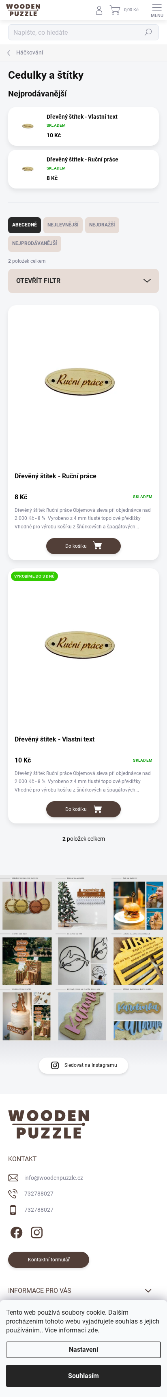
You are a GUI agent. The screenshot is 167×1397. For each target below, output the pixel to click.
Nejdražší (102, 225)
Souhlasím (83, 1376)
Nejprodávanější (34, 243)
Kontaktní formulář (49, 1260)
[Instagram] (35, 1231)
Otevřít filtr (38, 281)
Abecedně (24, 225)
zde (93, 1330)
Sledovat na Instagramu (90, 1065)
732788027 (39, 1193)
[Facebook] (15, 1231)
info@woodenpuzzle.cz (53, 1178)
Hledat (148, 32)
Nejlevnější (63, 225)
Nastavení (83, 1349)
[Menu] (157, 10)
